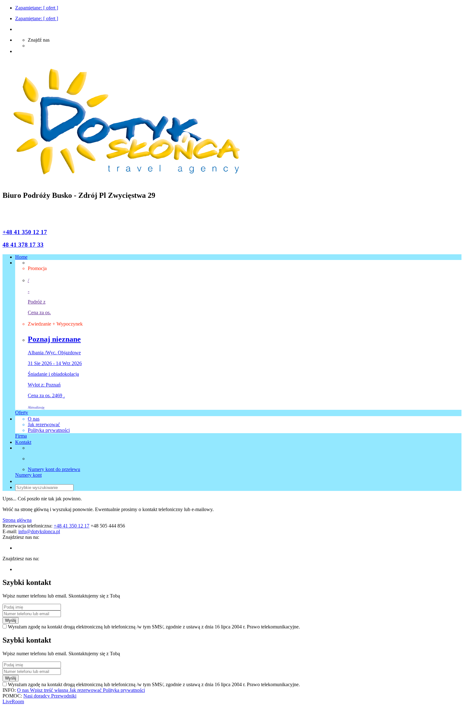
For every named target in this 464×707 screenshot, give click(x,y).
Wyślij (10, 620)
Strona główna (17, 520)
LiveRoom (13, 701)
